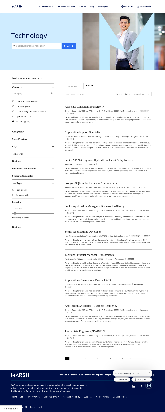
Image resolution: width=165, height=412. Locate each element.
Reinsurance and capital (91, 374)
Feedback (11, 408)
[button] (52, 93)
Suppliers (88, 397)
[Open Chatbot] (149, 385)
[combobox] (36, 46)
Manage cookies (120, 397)
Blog (92, 6)
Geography (18, 131)
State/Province (19, 139)
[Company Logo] (24, 6)
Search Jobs (103, 6)
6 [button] (97, 358)
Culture (82, 6)
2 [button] (73, 358)
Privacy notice (33, 397)
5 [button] (91, 358)
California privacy (51, 397)
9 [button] (116, 358)
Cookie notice (102, 397)
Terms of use (17, 397)
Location (16, 202)
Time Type (17, 153)
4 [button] (85, 358)
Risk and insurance (68, 374)
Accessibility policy (71, 397)
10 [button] (123, 358)
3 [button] (79, 358)
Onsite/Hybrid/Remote (24, 168)
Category (17, 87)
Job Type (17, 183)
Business (16, 161)
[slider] (15, 213)
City (14, 146)
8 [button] (110, 358)
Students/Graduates (66, 6)
